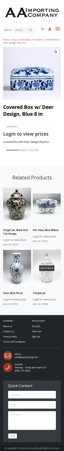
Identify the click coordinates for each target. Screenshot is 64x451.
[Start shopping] (44, 29)
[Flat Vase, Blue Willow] (47, 205)
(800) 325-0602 (22, 370)
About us (7, 326)
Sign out (36, 336)
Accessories (24, 39)
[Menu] (57, 29)
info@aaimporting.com (26, 357)
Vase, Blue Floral (13, 293)
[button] (30, 30)
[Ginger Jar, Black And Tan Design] (17, 205)
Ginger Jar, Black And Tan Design (15, 231)
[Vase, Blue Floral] (17, 268)
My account (51, 29)
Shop (13, 39)
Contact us (8, 331)
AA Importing (32, 448)
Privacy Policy (10, 336)
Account (36, 326)
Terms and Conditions (14, 341)
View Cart (36, 331)
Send (12, 435)
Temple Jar (39, 293)
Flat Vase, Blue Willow (46, 230)
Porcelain (37, 39)
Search (8, 30)
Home (6, 39)
